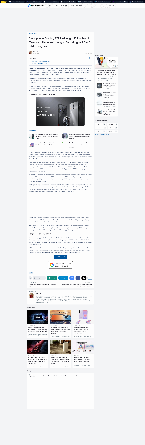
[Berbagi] (90, 278)
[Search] (113, 5)
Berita (50, 5)
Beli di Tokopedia (60, 257)
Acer (99, 124)
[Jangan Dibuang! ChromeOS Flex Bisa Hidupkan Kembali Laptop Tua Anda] (31, 147)
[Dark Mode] (107, 5)
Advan (111, 124)
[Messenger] (71, 278)
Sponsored (79, 5)
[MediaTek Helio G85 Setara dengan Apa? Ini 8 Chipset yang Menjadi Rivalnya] (99, 88)
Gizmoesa (91, 420)
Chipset (57, 5)
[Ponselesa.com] (36, 5)
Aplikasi (72, 5)
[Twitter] (83, 278)
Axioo (99, 131)
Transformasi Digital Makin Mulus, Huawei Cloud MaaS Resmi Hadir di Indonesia (82, 359)
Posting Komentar (40, 278)
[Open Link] (116, 5)
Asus (111, 127)
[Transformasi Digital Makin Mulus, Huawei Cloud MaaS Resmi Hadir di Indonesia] (83, 353)
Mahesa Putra (39, 294)
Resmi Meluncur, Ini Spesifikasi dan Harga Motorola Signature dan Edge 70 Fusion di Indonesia (79, 136)
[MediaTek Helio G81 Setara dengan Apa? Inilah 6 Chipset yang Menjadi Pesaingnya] (99, 97)
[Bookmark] (30, 278)
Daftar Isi (33, 58)
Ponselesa (91, 422)
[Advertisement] (72, 19)
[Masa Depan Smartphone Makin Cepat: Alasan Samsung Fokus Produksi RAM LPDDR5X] (37, 323)
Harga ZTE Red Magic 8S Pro (39, 63)
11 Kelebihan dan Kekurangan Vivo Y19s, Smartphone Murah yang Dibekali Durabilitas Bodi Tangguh (106, 72)
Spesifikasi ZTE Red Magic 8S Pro (40, 61)
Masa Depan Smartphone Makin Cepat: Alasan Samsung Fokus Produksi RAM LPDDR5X (79, 145)
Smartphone (64, 5)
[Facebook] (78, 278)
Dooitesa (90, 424)
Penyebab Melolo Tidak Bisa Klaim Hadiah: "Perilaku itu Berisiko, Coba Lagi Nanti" (109, 102)
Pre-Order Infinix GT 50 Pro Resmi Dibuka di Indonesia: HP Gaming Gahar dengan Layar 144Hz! (46, 136)
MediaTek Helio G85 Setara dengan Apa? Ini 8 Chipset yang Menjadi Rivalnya (109, 85)
